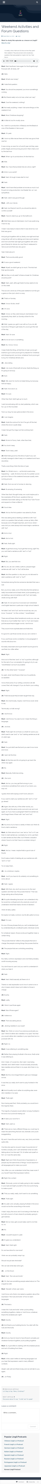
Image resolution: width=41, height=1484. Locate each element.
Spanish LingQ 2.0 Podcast (14, 1455)
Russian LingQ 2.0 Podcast (14, 1459)
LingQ (18, 36)
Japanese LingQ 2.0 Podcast (14, 1466)
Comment (33, 1426)
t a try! (7, 43)
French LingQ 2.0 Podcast (13, 1444)
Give (3, 43)
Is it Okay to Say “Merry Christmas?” (14, 1390)
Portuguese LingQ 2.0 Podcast (15, 1462)
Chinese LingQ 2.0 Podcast (14, 1441)
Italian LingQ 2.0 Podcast (13, 1451)
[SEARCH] (37, 2)
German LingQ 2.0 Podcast (14, 1448)
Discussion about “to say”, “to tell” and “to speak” (18, 1398)
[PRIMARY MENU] (4, 2)
